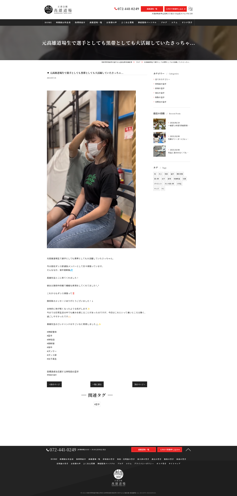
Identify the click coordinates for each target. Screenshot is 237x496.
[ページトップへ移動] (188, 449)
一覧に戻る (97, 384)
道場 (169, 179)
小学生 (179, 184)
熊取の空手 (160, 97)
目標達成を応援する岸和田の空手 (63, 371)
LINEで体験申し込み (174, 9)
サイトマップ (174, 463)
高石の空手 (160, 93)
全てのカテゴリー (162, 79)
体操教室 (177, 179)
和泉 (166, 174)
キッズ (156, 188)
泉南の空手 (160, 88)
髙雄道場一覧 (152, 9)
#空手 (97, 404)
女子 (163, 179)
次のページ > (139, 384)
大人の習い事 (169, 184)
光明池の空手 (160, 102)
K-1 (163, 188)
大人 (160, 174)
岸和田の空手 (52, 375)
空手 (172, 174)
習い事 (156, 179)
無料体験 (180, 174)
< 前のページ (54, 384)
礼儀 (184, 179)
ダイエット (158, 184)
